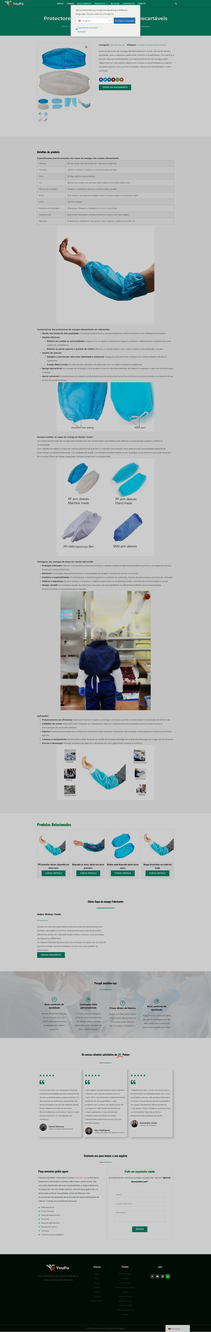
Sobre (70, 3)
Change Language (124, 20)
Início (60, 3)
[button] (176, 4)
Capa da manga (117, 45)
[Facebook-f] (152, 1276)
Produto (99, 3)
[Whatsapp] (168, 1276)
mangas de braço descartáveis (151, 45)
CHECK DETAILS (53, 873)
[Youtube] (157, 1276)
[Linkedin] (163, 1276)
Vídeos (142, 3)
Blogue (115, 3)
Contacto (128, 3)
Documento (84, 3)
